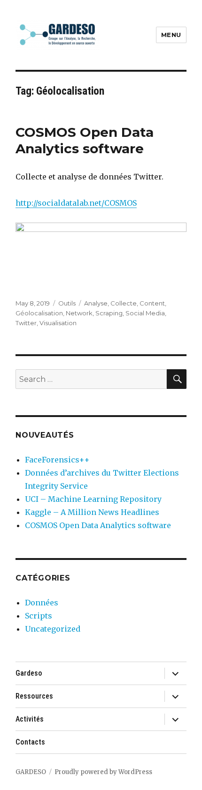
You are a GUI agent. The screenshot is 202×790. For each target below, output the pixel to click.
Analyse (96, 303)
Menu (171, 34)
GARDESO (31, 772)
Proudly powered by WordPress (103, 772)
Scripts (38, 615)
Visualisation (58, 323)
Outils (67, 303)
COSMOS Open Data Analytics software (85, 140)
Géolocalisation (39, 313)
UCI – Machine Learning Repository (93, 499)
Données (41, 602)
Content (152, 303)
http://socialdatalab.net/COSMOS (76, 203)
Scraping (109, 313)
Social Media (145, 313)
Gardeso (29, 673)
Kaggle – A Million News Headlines (92, 512)
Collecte (123, 303)
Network (79, 313)
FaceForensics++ (57, 459)
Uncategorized (52, 628)
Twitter (26, 323)
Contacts (30, 742)
